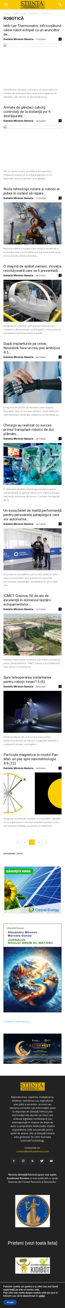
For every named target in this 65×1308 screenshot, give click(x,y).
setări (42, 1295)
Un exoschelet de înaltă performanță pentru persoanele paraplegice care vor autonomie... (32, 514)
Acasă (6, 13)
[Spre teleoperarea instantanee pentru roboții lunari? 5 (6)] (32, 712)
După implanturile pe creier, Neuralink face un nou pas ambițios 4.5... (31, 348)
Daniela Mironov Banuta (18, 39)
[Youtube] (51, 1161)
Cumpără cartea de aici (16, 1021)
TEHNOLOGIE (19, 13)
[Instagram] (23, 1161)
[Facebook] (13, 1161)
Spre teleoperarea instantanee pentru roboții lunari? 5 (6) (27, 679)
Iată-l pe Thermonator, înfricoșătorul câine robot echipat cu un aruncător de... (32, 30)
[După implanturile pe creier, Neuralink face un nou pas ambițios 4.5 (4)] (32, 382)
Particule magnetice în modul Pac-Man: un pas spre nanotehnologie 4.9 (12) (31, 759)
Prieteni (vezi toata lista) (32, 1243)
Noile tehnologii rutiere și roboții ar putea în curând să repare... (31, 191)
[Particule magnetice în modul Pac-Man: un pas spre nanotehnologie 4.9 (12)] (32, 793)
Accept (10, 1302)
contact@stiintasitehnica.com (32, 1151)
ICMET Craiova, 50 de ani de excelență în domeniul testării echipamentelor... (27, 600)
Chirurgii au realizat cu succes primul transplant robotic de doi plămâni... (28, 429)
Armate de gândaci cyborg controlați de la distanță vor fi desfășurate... (27, 111)
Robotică (33, 13)
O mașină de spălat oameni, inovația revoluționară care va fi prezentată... (32, 268)
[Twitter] (41, 1161)
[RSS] (32, 1161)
